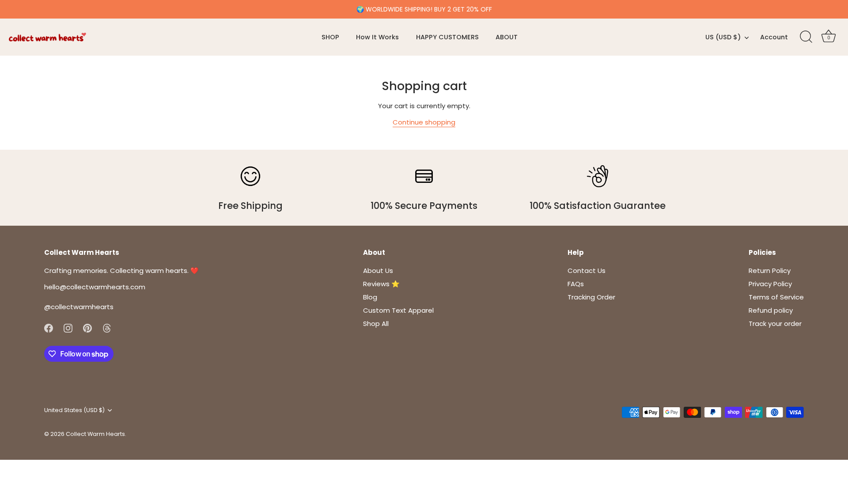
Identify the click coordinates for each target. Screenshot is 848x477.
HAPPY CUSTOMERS (447, 37)
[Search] (806, 37)
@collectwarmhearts (79, 306)
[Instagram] (68, 327)
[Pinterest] (87, 327)
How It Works (377, 37)
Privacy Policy (770, 283)
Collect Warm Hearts (95, 434)
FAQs (576, 283)
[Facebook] (48, 327)
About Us (378, 270)
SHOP (330, 37)
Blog (370, 297)
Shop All (376, 323)
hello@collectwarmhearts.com (94, 287)
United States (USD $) (74, 410)
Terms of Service (776, 297)
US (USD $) (723, 37)
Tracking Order (591, 297)
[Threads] (106, 327)
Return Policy (770, 270)
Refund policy (771, 310)
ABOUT (507, 37)
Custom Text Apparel (398, 310)
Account (774, 37)
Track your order (775, 323)
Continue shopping (424, 122)
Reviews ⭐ (381, 283)
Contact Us (587, 270)
